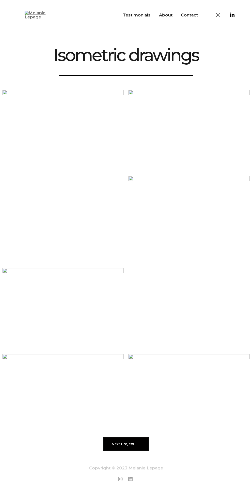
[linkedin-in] (229, 13)
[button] (126, 444)
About (166, 15)
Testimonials (137, 15)
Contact (189, 15)
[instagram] (214, 13)
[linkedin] (131, 479)
